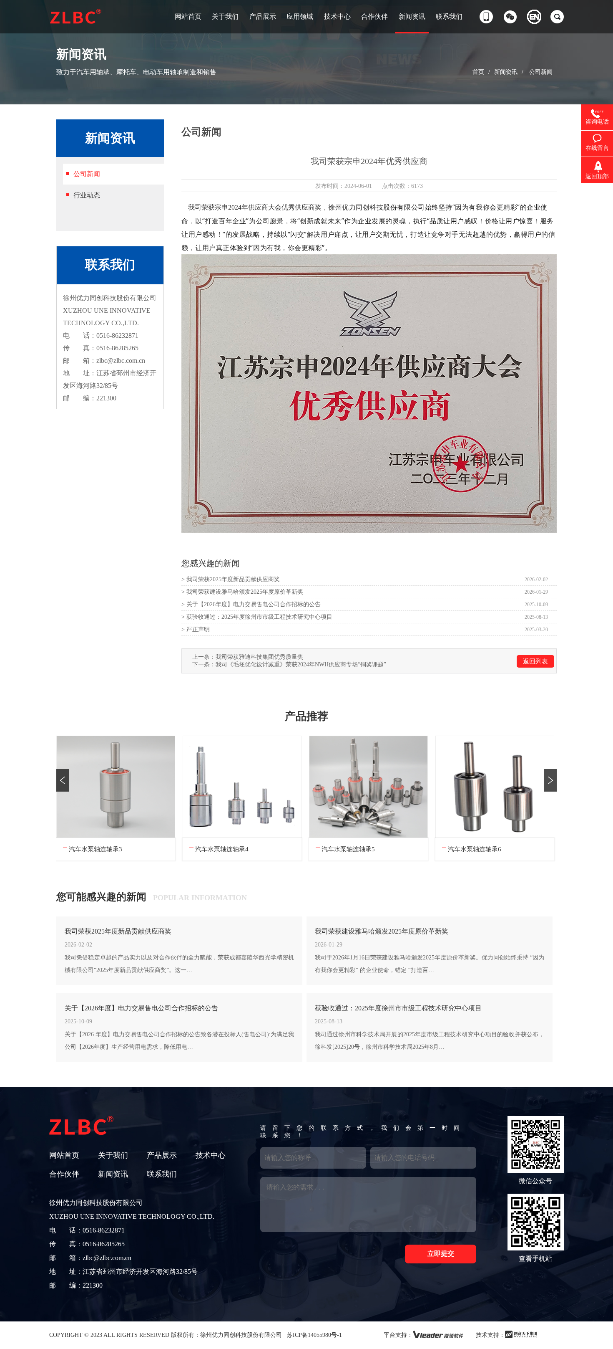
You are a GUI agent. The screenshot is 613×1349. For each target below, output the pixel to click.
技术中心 (211, 1155)
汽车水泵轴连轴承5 (222, 849)
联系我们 (162, 1174)
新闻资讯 (506, 72)
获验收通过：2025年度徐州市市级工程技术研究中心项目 (398, 1008)
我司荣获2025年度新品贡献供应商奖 (118, 931)
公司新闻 (541, 72)
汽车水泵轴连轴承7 (474, 849)
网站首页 (64, 1155)
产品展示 (162, 1155)
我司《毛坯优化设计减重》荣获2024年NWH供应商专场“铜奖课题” (301, 664)
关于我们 (113, 1155)
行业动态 (86, 195)
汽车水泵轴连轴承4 (95, 849)
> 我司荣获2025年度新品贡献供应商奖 (230, 579)
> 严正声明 (195, 629)
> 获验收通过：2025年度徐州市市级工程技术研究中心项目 (256, 617)
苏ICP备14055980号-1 (313, 1335)
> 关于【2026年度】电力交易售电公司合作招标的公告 (251, 604)
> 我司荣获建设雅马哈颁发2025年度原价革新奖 (242, 592)
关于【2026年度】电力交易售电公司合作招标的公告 (141, 1008)
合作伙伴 (64, 1174)
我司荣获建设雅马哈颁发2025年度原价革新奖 (381, 931)
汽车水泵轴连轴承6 (348, 849)
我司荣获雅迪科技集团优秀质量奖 (259, 657)
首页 (478, 72)
